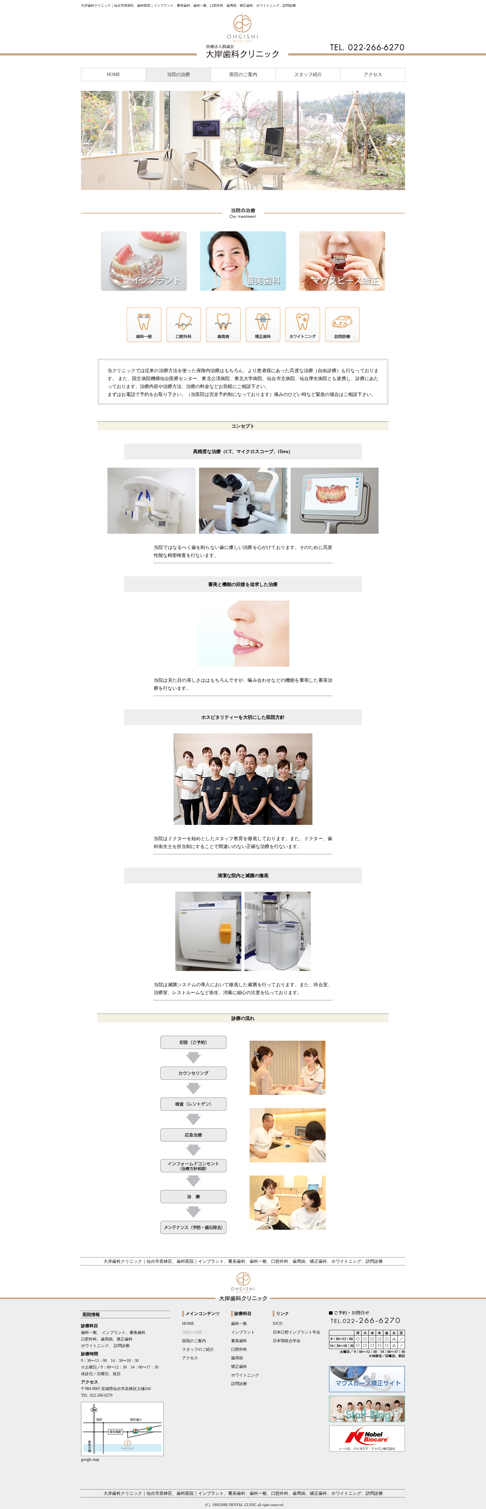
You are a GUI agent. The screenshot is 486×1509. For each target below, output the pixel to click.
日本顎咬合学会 (287, 1340)
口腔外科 (239, 1349)
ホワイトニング (245, 1375)
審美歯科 (239, 1340)
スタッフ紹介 (308, 74)
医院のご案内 (243, 74)
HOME (113, 74)
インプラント (243, 1332)
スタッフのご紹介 (198, 1349)
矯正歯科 (239, 1366)
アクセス (373, 74)
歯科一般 (239, 1323)
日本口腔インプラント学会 (296, 1332)
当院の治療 (178, 74)
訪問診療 (239, 1383)
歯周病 (237, 1358)
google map (90, 1459)
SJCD (277, 1323)
